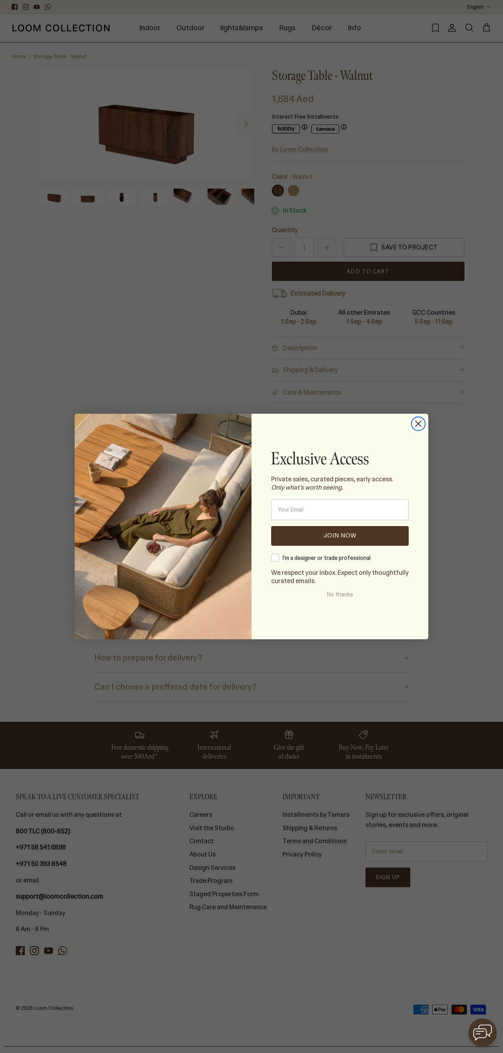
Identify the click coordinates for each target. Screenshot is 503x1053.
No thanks (340, 594)
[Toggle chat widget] (482, 1032)
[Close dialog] (418, 424)
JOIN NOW (340, 535)
